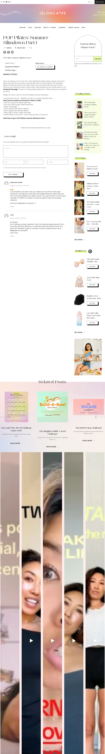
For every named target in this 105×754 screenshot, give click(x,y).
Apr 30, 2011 (21, 48)
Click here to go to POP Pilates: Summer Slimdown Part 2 (24, 118)
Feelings (38, 27)
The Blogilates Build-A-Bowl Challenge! (52, 432)
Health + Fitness (49, 27)
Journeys (62, 27)
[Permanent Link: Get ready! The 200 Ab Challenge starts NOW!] (16, 422)
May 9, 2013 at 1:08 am (18, 218)
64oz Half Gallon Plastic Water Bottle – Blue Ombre (94, 315)
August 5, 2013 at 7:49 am (19, 186)
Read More (15, 443)
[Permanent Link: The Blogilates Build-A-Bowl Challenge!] (52, 407)
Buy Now (92, 173)
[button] (100, 417)
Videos (9, 48)
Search (91, 2)
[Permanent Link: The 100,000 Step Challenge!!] (88, 422)
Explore (23, 27)
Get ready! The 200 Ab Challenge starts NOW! (16, 429)
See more (78, 240)
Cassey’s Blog (73, 27)
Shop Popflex (100, 2)
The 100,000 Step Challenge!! (89, 427)
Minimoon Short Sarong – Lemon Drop (92, 186)
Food (30, 27)
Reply (12, 206)
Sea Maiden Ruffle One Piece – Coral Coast (93, 204)
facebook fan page (10, 89)
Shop (83, 27)
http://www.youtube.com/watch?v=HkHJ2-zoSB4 (22, 100)
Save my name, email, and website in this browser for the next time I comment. (25, 167)
